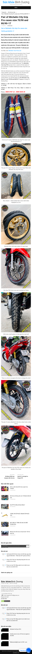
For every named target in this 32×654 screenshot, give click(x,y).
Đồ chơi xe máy (11, 12)
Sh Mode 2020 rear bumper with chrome (9, 477)
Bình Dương (16, 2)
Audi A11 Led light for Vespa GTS (22, 477)
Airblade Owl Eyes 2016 (15, 629)
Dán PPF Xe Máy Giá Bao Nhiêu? (17, 505)
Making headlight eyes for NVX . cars (18, 642)
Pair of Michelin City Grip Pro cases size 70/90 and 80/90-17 (15, 13)
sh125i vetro (4, 598)
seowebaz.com (16, 652)
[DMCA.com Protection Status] (5, 601)
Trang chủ (3, 12)
